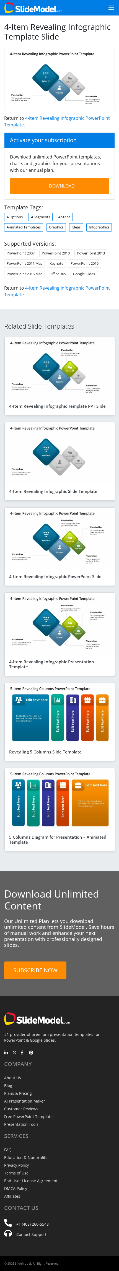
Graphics (56, 227)
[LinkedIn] (6, 1053)
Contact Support (31, 1234)
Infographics (99, 227)
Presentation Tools (21, 1124)
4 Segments (40, 216)
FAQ (8, 1149)
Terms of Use (16, 1173)
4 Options (15, 216)
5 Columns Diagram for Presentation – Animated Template (57, 839)
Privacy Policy (16, 1165)
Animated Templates (24, 227)
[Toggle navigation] (109, 7)
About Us (12, 1077)
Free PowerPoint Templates (29, 1116)
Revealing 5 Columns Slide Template (45, 752)
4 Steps (64, 216)
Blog (8, 1085)
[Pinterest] (31, 1053)
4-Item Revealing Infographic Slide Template (53, 491)
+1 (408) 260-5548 (32, 1224)
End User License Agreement (31, 1180)
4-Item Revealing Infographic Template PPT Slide (57, 406)
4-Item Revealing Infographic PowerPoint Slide (55, 576)
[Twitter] (14, 1053)
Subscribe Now (35, 970)
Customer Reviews (21, 1108)
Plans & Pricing (18, 1093)
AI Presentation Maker (24, 1101)
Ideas (76, 227)
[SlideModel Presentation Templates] (33, 7)
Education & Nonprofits (25, 1157)
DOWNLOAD (62, 186)
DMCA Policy (15, 1188)
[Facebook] (23, 1053)
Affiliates (12, 1196)
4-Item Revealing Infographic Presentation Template (51, 664)
